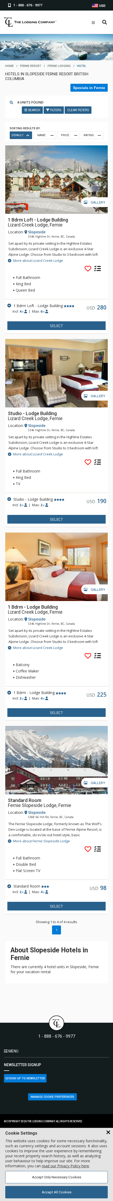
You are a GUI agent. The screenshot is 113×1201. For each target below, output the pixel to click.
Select (56, 325)
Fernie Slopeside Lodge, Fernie (39, 805)
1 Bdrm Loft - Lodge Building (38, 220)
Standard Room (24, 800)
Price (65, 135)
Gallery (97, 202)
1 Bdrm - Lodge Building (33, 607)
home (9, 66)
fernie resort (30, 66)
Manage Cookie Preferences (52, 1097)
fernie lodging (59, 66)
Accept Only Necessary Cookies (56, 1177)
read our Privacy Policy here (65, 1165)
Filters (55, 110)
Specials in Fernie (89, 88)
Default (18, 135)
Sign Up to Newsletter (26, 1078)
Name (41, 135)
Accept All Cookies (56, 1192)
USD (101, 6)
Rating (89, 135)
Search (33, 110)
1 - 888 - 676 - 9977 (56, 1036)
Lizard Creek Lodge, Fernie (35, 225)
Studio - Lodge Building (32, 413)
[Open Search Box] (104, 22)
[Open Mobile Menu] (93, 22)
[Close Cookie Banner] (108, 1132)
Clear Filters (78, 110)
